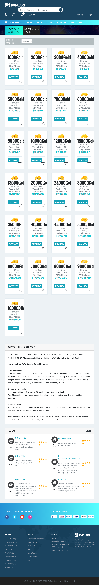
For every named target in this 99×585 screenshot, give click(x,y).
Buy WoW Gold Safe (12, 546)
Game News (32, 557)
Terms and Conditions (36, 539)
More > (88, 431)
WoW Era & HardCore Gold (13, 30)
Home (29, 22)
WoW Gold (8, 549)
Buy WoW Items (10, 564)
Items (49, 22)
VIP (72, 22)
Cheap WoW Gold (11, 557)
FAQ (80, 22)
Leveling (61, 22)
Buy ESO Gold (10, 567)
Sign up (80, 15)
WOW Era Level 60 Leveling (31, 30)
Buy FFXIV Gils (10, 560)
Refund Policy (33, 546)
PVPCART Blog (10, 539)
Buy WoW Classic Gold (13, 542)
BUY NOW (13, 77)
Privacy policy (33, 542)
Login (90, 15)
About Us (31, 549)
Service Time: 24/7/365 (59, 550)
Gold (39, 22)
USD (30, 15)
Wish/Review (33, 553)
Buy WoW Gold (10, 553)
